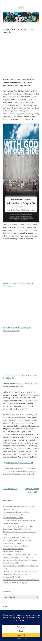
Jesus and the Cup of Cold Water (14, 515)
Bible (21, 468)
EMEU (5, 471)
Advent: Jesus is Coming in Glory (14, 551)
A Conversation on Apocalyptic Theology (17, 540)
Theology (16, 474)
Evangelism (22, 471)
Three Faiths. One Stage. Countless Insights (18, 526)
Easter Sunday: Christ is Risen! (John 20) (16, 529)
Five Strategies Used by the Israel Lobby (16, 512)
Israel (29, 471)
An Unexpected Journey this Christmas (16, 546)
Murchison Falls (10, 489)
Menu (21, 7)
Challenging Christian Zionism (13, 518)
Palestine (9, 474)
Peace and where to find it (12, 543)
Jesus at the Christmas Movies (13, 549)
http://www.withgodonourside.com (19, 463)
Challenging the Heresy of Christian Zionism (18, 537)
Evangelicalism (13, 471)
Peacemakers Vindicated (11, 577)
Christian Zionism (30, 468)
